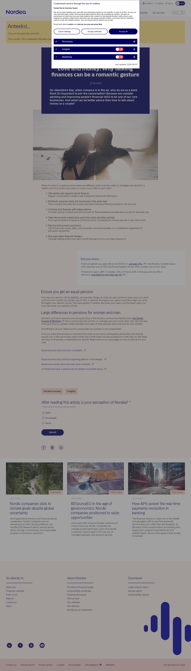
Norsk (62, 8)
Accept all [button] (123, 31)
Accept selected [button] (95, 31)
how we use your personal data (89, 24)
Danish (56, 8)
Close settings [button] (64, 31)
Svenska (68, 8)
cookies (70, 24)
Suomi (74, 8)
